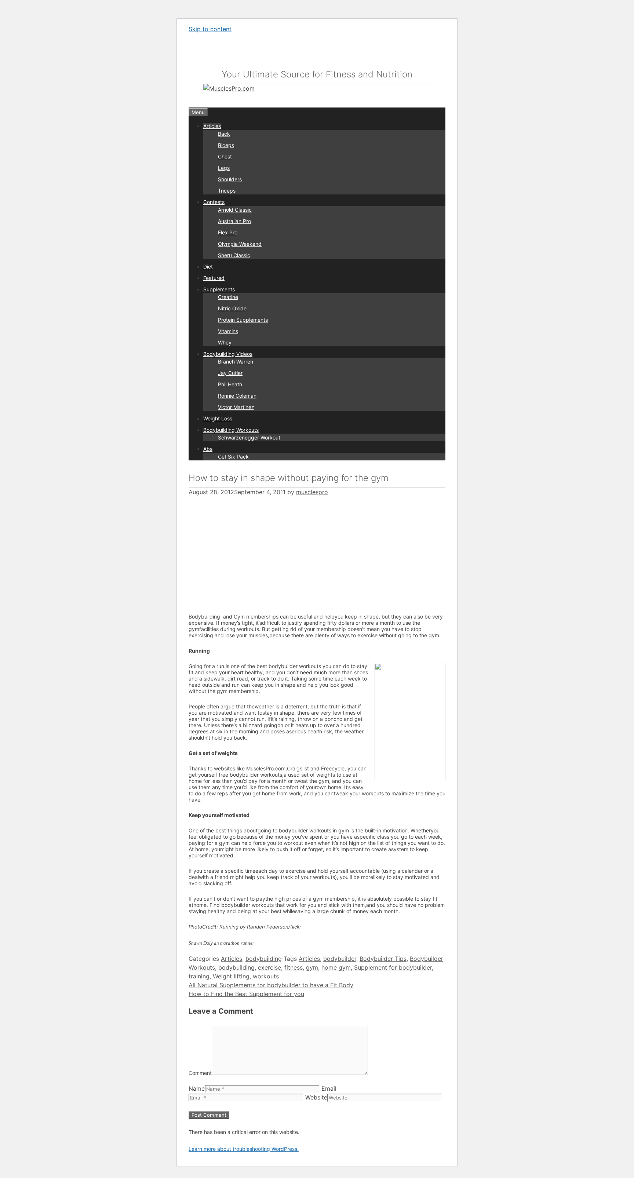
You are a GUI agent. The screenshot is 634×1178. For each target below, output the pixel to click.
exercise (269, 967)
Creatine (228, 297)
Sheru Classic (234, 255)
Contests (214, 202)
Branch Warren (235, 361)
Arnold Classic (235, 210)
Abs (207, 449)
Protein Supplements (243, 320)
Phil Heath (230, 384)
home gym (336, 967)
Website (316, 1097)
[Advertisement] (250, 550)
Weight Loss (217, 418)
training (199, 976)
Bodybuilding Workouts (231, 430)
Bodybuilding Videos (227, 354)
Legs (224, 168)
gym (312, 967)
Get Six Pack (233, 456)
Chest (225, 156)
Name (197, 1088)
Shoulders (230, 179)
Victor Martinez (236, 407)
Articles (212, 126)
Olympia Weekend (240, 244)
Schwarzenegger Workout (249, 437)
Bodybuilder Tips (383, 958)
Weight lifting (231, 976)
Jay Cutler (230, 373)
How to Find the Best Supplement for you (246, 994)
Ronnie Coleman (237, 396)
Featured (214, 278)
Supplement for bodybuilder (393, 967)
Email (328, 1088)
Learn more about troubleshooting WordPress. (244, 1149)
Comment (200, 1073)
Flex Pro (227, 232)
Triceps (227, 190)
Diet (208, 266)
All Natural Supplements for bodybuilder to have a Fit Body (271, 985)
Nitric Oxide (232, 308)
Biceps (226, 145)
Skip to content (210, 29)
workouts (266, 976)
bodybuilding (263, 958)
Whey (225, 342)
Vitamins (228, 331)
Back (224, 134)
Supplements (219, 289)
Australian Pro (234, 221)
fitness (293, 967)
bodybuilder (339, 958)
